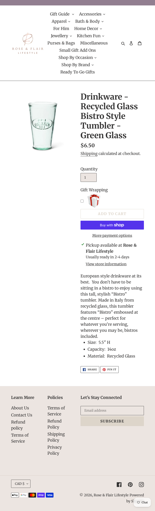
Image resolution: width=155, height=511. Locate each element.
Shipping (89, 153)
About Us (20, 407)
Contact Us (21, 414)
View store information (106, 264)
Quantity (89, 168)
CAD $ (20, 484)
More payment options (112, 235)
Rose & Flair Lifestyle (111, 495)
